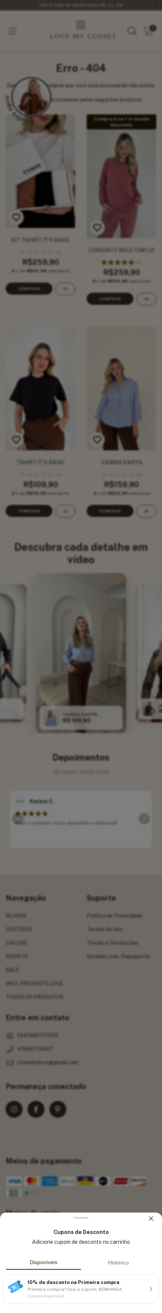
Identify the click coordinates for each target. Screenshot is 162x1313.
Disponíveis (43, 1262)
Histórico (118, 1263)
